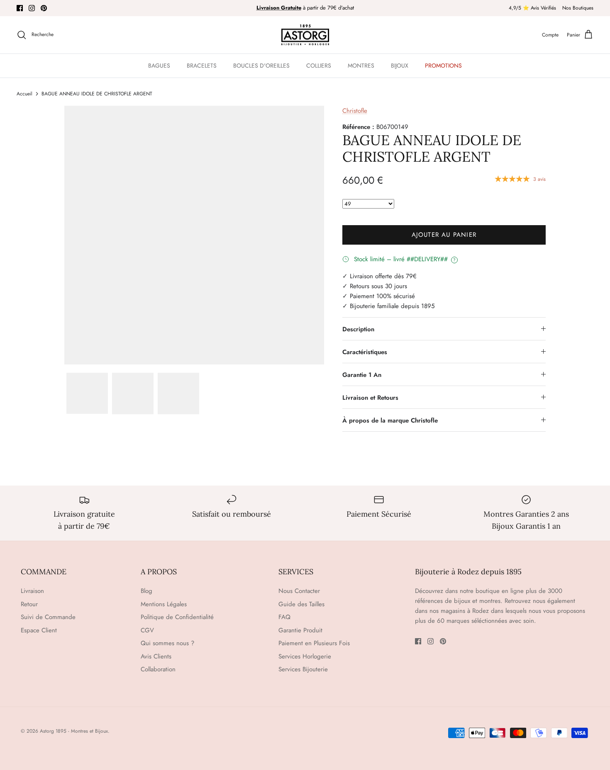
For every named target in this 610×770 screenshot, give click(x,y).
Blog (146, 590)
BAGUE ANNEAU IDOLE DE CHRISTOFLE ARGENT (96, 93)
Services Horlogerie (304, 656)
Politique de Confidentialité (177, 617)
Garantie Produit (300, 630)
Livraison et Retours (370, 397)
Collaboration (158, 669)
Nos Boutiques (577, 8)
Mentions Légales (164, 604)
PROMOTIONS (443, 65)
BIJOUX (399, 65)
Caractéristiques (364, 352)
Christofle (354, 110)
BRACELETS (202, 65)
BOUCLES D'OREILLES (261, 65)
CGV (147, 630)
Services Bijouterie (303, 669)
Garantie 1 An (361, 374)
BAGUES (159, 65)
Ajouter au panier (444, 234)
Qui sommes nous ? (167, 643)
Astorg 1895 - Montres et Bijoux (74, 731)
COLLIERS (318, 65)
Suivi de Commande (48, 617)
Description (358, 329)
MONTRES (361, 65)
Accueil (24, 93)
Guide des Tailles (301, 604)
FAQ (284, 617)
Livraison (32, 590)
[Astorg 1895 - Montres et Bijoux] (305, 35)
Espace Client (39, 630)
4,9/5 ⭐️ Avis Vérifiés (532, 8)
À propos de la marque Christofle (390, 420)
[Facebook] (20, 8)
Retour (29, 604)
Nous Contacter (299, 590)
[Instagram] (32, 8)
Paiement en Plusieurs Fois (314, 643)
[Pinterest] (44, 8)
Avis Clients (156, 656)
